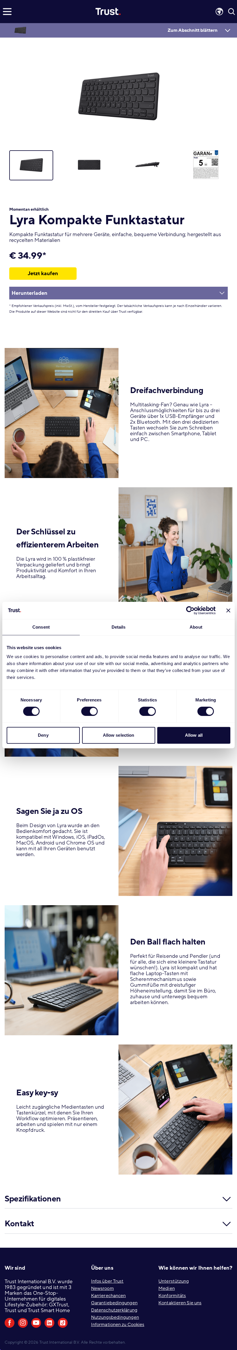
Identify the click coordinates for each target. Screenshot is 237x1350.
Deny (43, 735)
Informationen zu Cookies (117, 1324)
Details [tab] (119, 627)
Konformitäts (172, 1295)
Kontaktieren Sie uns (179, 1303)
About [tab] (196, 627)
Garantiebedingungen (114, 1303)
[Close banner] (228, 610)
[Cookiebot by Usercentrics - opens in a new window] (190, 610)
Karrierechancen (108, 1295)
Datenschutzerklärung (114, 1310)
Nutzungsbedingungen (115, 1317)
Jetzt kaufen (43, 273)
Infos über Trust (107, 1281)
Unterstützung (173, 1281)
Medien (166, 1288)
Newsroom (102, 1288)
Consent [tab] (41, 627)
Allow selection (118, 735)
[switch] (89, 711)
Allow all (194, 735)
